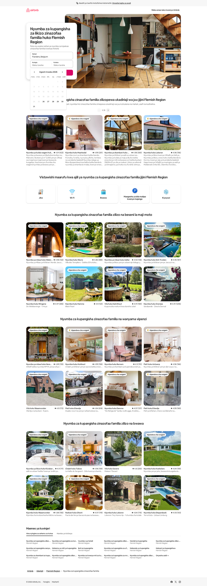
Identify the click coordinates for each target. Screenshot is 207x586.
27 (48, 101)
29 (58, 101)
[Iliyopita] (99, 110)
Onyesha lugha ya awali (121, 3)
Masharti (55, 582)
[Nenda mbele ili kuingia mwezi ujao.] (62, 72)
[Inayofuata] (108, 110)
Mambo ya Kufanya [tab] (64, 533)
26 (43, 101)
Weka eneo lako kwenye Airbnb (165, 10)
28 (53, 101)
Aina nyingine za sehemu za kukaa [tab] (39, 533)
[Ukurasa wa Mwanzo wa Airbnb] (32, 10)
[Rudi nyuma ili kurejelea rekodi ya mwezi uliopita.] (34, 72)
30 (62, 101)
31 (34, 106)
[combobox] (51, 56)
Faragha (46, 582)
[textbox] (41, 65)
